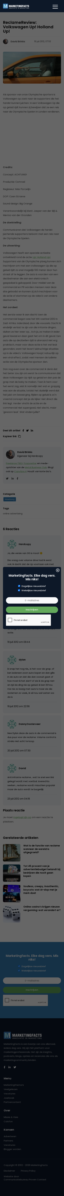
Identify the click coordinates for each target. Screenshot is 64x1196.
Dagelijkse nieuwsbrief (34, 586)
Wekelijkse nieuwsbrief (33, 590)
